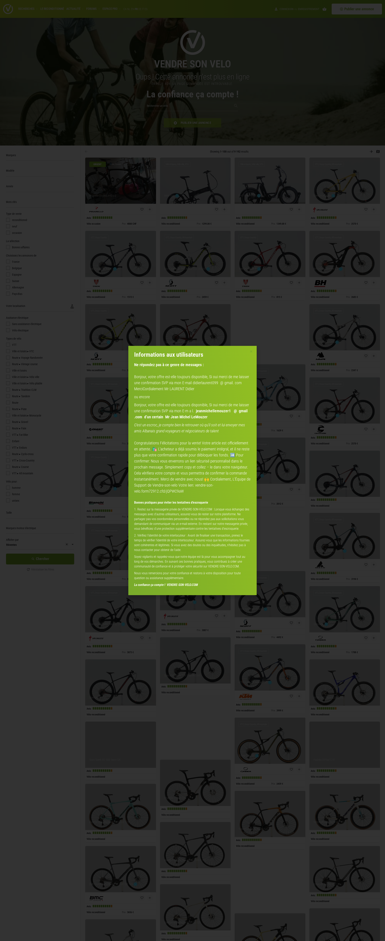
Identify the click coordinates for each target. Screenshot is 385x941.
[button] (251, 351)
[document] (192, 470)
